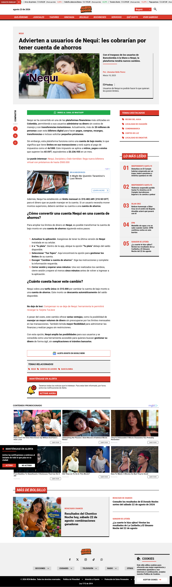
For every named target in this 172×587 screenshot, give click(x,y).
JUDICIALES (38, 17)
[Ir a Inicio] (86, 9)
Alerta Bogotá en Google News (71, 353)
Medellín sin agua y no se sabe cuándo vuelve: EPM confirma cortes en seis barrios (142, 229)
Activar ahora (48, 393)
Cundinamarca (132, 129)
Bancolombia (67, 369)
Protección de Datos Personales (117, 579)
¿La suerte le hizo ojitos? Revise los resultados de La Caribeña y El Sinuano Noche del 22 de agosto (142, 247)
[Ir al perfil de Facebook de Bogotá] (69, 559)
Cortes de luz (132, 133)
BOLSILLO (83, 17)
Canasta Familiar (8, 2)
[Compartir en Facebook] (15, 128)
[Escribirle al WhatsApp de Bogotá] (102, 559)
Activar (9, 465)
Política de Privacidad (71, 579)
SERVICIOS (116, 17)
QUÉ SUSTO (132, 17)
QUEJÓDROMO (21, 17)
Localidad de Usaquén (136, 124)
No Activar (27, 465)
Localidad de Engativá (136, 138)
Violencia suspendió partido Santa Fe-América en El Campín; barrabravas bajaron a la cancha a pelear (143, 191)
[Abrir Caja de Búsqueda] (155, 9)
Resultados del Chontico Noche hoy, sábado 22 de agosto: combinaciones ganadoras (81, 519)
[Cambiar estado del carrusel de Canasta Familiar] (19, 2)
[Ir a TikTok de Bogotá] (94, 559)
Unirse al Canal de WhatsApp (70, 113)
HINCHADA (69, 17)
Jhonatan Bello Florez (116, 72)
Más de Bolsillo (31, 490)
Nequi (33, 369)
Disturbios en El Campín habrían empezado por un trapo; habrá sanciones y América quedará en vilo (142, 172)
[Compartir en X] (15, 135)
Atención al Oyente (92, 579)
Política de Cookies (152, 574)
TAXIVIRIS (54, 17)
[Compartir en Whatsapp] (15, 142)
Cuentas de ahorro (48, 369)
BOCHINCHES (100, 17)
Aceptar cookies (150, 580)
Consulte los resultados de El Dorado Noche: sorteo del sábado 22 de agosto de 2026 (136, 503)
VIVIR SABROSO (150, 17)
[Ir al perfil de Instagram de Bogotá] (85, 559)
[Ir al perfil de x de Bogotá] (77, 559)
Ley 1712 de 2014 (86, 584)
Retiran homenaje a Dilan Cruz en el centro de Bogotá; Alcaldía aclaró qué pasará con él (143, 210)
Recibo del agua (133, 119)
